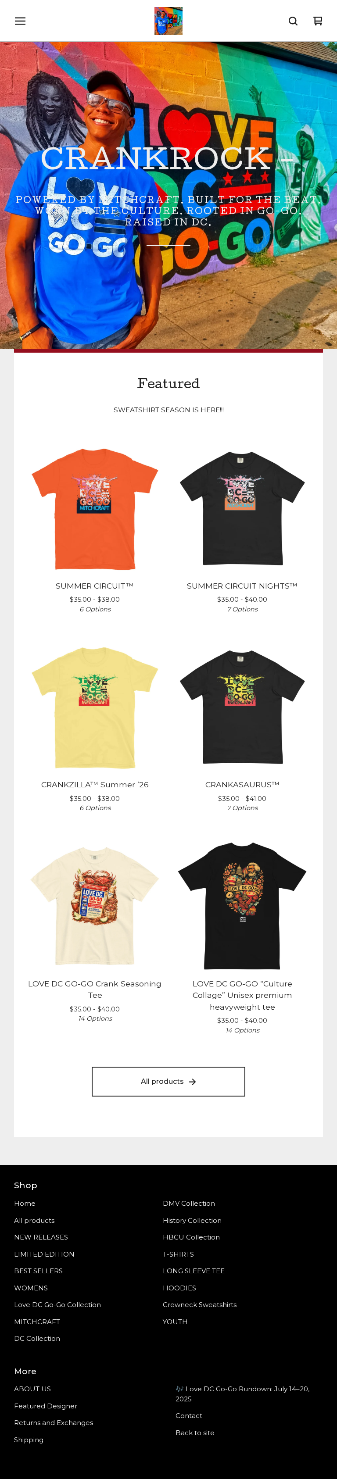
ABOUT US (32, 1389)
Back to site (195, 1433)
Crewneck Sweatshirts (200, 1304)
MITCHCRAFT (37, 1322)
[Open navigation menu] (20, 21)
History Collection (192, 1220)
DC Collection (37, 1338)
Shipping (28, 1440)
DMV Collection (189, 1203)
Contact (189, 1415)
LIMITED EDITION (44, 1254)
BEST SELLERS (38, 1271)
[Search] (293, 21)
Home (25, 1203)
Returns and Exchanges (53, 1422)
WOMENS (31, 1288)
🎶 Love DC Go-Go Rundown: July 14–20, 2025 (242, 1394)
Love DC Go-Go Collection (57, 1304)
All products (162, 1081)
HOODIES (179, 1288)
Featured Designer (45, 1406)
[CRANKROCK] (168, 21)
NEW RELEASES (41, 1237)
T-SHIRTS (178, 1254)
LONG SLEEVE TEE (194, 1271)
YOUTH (175, 1322)
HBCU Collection (191, 1237)
